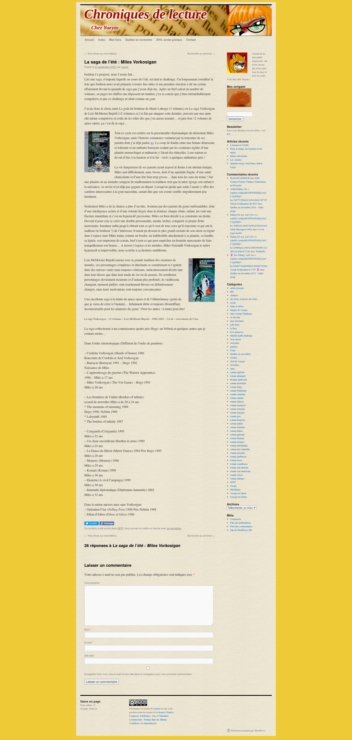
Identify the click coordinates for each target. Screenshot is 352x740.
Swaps (233, 485)
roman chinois (237, 401)
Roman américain (238, 379)
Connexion (235, 519)
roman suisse (236, 474)
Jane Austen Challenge (241, 313)
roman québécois (238, 456)
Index (101, 40)
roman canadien (237, 394)
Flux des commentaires (241, 526)
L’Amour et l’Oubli (239, 145)
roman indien (236, 423)
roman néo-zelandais (240, 449)
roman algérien (237, 372)
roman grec (235, 416)
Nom (87, 629)
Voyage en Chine (238, 496)
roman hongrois (237, 419)
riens (232, 368)
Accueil (89, 40)
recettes (233, 357)
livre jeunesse (236, 331)
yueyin (125, 67)
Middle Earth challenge (241, 335)
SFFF (120, 528)
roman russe (236, 460)
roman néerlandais (239, 445)
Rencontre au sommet (201, 53)
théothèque (235, 489)
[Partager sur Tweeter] (92, 524)
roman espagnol (237, 405)
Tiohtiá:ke (260, 251)
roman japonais (237, 434)
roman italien (236, 430)
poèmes (234, 346)
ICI (228, 134)
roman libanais (237, 438)
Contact (191, 40)
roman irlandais (237, 427)
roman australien (238, 383)
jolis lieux (235, 324)
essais (233, 302)
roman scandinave (239, 463)
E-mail (88, 642)
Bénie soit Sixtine (238, 156)
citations (234, 295)
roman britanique (238, 390)
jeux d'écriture (237, 320)
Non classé (235, 339)
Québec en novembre (138, 40)
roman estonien (237, 408)
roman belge (236, 386)
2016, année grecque (169, 40)
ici (152, 142)
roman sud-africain (239, 467)
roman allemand (237, 375)
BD (232, 291)
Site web (89, 655)
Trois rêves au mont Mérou (100, 53)
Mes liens (115, 40)
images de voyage (238, 309)
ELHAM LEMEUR (240, 178)
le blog (233, 328)
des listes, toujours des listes (243, 298)
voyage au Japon (238, 493)
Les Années (236, 159)
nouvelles (234, 342)
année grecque (237, 287)
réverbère (234, 364)
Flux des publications (240, 522)
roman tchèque (237, 478)
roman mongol (237, 441)
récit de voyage (237, 361)
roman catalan (236, 397)
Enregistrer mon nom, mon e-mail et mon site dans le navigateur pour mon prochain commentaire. (138, 674)
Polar (232, 350)
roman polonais (237, 452)
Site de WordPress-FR (241, 530)
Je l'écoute (235, 317)
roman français (237, 412)
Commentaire (92, 582)
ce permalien (174, 528)
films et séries (236, 306)
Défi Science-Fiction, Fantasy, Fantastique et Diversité (248, 181)
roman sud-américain (240, 471)
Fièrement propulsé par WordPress (248, 730)
